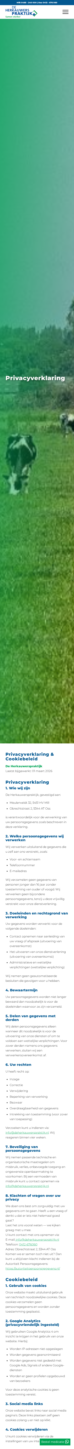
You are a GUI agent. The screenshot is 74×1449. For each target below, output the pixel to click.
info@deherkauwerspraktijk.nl (27, 1132)
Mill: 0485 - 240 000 (27, 2)
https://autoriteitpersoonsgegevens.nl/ (33, 1268)
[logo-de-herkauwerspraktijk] (31, 12)
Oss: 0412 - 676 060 (47, 2)
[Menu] (63, 12)
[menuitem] (63, 12)
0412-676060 (28, 1244)
